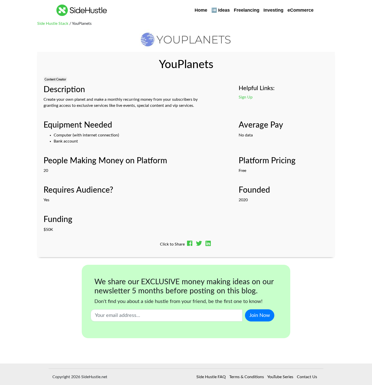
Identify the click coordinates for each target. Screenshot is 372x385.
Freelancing (246, 10)
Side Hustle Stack (52, 24)
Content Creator (55, 79)
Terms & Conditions (246, 377)
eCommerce (300, 10)
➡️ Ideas (220, 10)
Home (201, 10)
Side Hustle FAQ (211, 377)
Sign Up (246, 97)
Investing (273, 10)
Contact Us (307, 377)
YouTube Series (280, 377)
